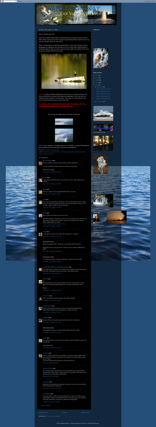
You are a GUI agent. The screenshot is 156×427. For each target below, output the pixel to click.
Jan (44, 199)
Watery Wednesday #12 (103, 98)
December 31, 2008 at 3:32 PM (52, 332)
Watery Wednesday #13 (103, 96)
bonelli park (63, 152)
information (46, 393)
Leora (44, 177)
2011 (96, 77)
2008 (97, 85)
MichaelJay (84, 423)
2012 (97, 75)
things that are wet (80, 152)
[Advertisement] (101, 184)
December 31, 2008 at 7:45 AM (52, 312)
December (100, 87)
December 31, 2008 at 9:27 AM (52, 322)
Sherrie (45, 279)
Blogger (97, 423)
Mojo (44, 213)
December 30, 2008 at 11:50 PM (52, 261)
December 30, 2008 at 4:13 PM (52, 184)
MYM (44, 189)
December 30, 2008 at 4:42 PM (52, 207)
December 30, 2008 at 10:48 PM (52, 251)
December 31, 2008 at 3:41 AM (52, 273)
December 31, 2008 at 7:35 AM (52, 300)
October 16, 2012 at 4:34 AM (51, 401)
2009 (97, 82)
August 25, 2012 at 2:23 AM (51, 376)
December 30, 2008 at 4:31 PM (52, 194)
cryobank (46, 382)
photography (70, 152)
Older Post (85, 412)
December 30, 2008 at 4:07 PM (52, 172)
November (100, 101)
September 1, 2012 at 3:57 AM (51, 388)
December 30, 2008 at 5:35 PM (52, 226)
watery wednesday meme (46, 154)
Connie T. (46, 295)
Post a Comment (46, 405)
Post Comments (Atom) (53, 416)
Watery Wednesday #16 (103, 89)
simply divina (47, 306)
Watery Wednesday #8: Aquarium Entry (54, 224)
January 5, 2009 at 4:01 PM (51, 363)
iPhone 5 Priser (47, 368)
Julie (44, 231)
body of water (55, 152)
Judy (44, 338)
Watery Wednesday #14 (103, 93)
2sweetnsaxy (47, 152)
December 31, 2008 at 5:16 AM (52, 290)
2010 (97, 80)
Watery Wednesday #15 (103, 91)
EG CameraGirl (47, 160)
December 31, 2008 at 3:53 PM (52, 347)
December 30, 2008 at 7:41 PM (52, 236)
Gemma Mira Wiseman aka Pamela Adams (55, 267)
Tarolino (45, 353)
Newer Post (43, 412)
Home (64, 412)
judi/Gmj (45, 317)
